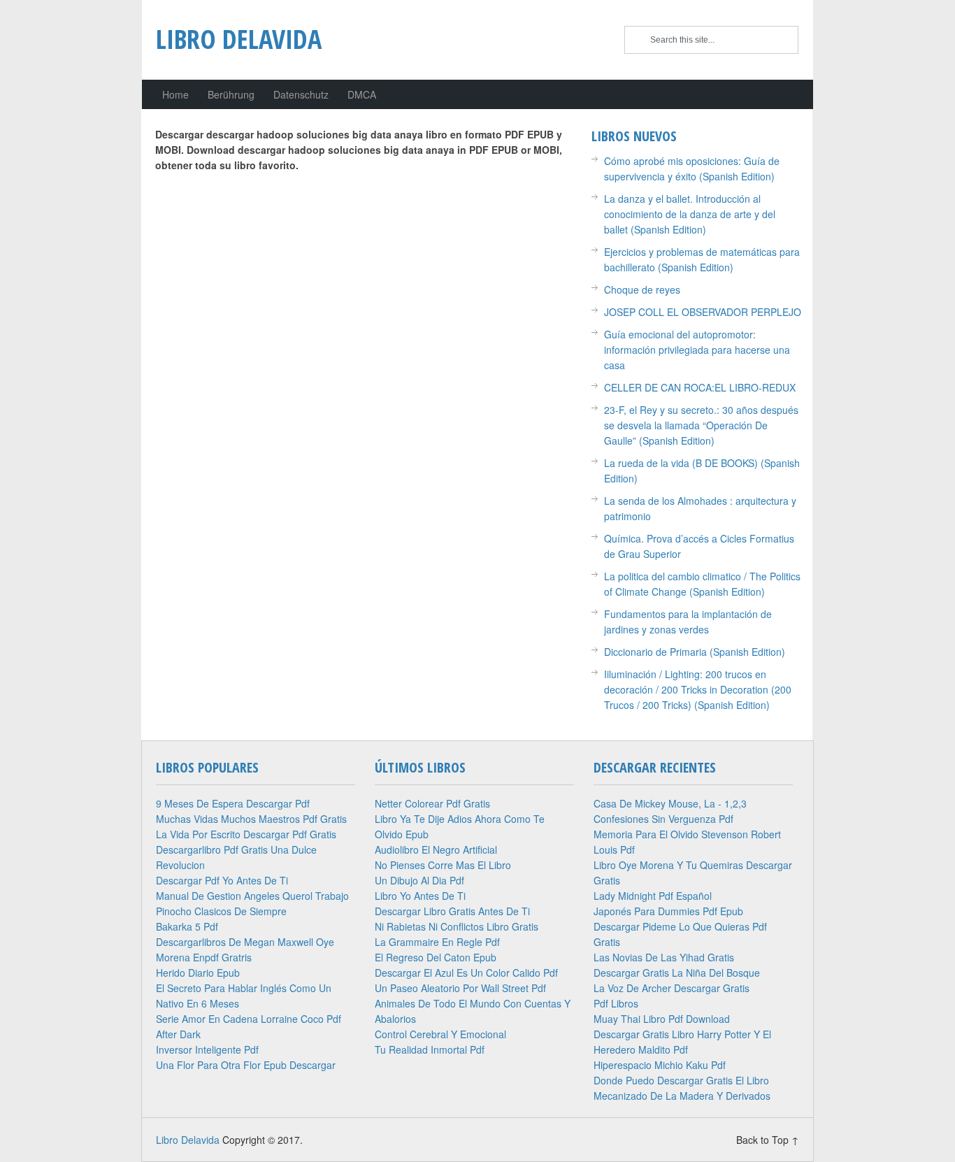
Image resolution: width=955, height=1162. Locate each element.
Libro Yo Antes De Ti (420, 896)
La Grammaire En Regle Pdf (437, 942)
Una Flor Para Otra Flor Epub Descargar (246, 1065)
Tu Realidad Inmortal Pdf (429, 1049)
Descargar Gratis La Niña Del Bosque (677, 973)
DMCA (361, 94)
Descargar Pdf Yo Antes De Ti (222, 880)
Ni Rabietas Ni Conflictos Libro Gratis (456, 926)
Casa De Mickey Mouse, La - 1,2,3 (670, 803)
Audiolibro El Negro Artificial (436, 849)
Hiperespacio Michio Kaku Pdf (660, 1065)
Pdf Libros (616, 1003)
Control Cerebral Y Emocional (440, 1034)
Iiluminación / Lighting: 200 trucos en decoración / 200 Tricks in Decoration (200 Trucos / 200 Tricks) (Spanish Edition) (697, 689)
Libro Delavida (239, 38)
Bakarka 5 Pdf (187, 926)
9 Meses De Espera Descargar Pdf (233, 803)
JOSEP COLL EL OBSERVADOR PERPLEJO (702, 312)
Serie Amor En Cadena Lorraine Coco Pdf (248, 1019)
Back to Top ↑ (767, 1140)
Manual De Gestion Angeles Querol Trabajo (252, 896)
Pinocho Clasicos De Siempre (221, 911)
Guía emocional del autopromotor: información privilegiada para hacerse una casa (697, 349)
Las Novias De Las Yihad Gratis (664, 957)
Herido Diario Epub (198, 973)
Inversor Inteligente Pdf (207, 1049)
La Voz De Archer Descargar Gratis (671, 988)
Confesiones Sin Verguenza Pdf (663, 819)
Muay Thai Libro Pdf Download (662, 1019)
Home (175, 94)
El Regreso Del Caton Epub (435, 957)
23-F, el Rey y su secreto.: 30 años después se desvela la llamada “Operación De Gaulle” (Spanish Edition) (701, 425)
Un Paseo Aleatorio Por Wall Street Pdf (460, 988)
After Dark (178, 1034)
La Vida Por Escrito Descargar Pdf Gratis (246, 834)
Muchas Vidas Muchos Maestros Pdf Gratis (251, 819)
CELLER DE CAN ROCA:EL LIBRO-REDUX (700, 387)
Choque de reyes (642, 289)
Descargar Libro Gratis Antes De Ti (452, 911)
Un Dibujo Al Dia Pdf (419, 880)
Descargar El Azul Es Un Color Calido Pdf (466, 973)
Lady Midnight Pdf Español (653, 896)
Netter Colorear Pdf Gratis (432, 803)
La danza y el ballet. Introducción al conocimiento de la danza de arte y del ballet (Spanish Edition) (689, 214)
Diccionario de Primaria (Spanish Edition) (694, 652)
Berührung (231, 94)
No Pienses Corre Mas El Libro (443, 865)
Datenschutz (301, 94)
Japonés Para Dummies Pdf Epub (668, 911)
